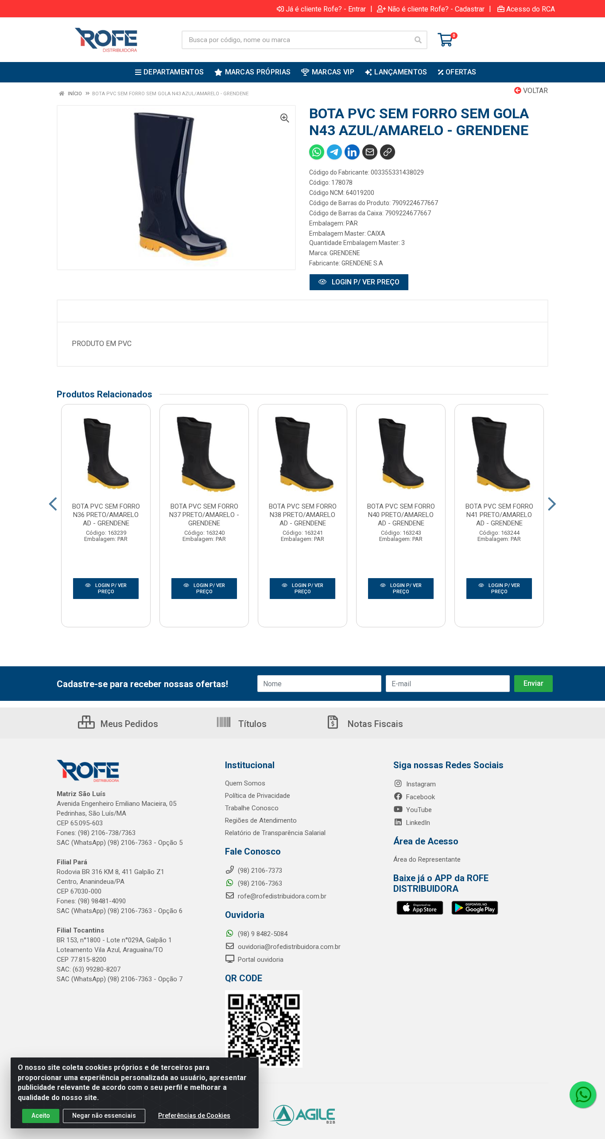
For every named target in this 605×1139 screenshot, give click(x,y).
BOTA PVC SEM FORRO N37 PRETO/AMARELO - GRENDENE (204, 514)
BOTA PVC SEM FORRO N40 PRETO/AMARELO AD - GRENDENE (401, 514)
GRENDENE (345, 253)
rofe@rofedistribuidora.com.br (281, 896)
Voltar (534, 90)
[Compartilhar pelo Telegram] (334, 151)
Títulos (251, 724)
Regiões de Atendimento (261, 820)
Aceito (40, 1115)
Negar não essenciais (104, 1115)
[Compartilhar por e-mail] (369, 151)
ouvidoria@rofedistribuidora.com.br (288, 947)
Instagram (420, 784)
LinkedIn (417, 823)
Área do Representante (427, 859)
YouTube (418, 810)
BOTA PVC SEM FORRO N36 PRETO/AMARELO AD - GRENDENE (106, 514)
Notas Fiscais (374, 724)
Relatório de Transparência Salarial (275, 833)
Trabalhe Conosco (252, 808)
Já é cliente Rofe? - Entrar (326, 8)
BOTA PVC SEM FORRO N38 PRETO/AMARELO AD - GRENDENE (303, 514)
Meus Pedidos (128, 724)
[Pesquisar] (418, 40)
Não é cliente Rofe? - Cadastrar (436, 8)
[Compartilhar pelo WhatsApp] (316, 151)
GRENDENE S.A (362, 263)
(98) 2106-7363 (259, 883)
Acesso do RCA (530, 8)
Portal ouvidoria (259, 960)
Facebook (419, 797)
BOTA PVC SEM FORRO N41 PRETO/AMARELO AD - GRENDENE (499, 514)
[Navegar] (53, 504)
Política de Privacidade (257, 796)
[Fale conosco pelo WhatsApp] (583, 1094)
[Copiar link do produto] (387, 151)
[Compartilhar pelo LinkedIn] (352, 151)
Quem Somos (245, 783)
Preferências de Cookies (194, 1115)
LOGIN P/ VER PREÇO (364, 282)
